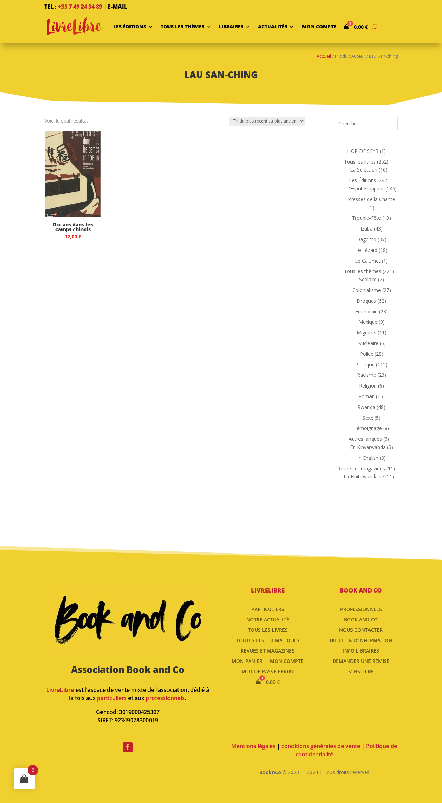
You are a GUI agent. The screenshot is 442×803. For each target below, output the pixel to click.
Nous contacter (361, 630)
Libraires (231, 26)
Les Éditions (129, 26)
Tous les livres (268, 630)
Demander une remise (361, 661)
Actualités (272, 26)
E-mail (117, 6)
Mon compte (319, 26)
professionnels (165, 698)
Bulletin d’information (361, 640)
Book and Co (361, 619)
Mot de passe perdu (268, 671)
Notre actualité (267, 619)
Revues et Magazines (268, 650)
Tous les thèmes (182, 26)
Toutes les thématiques (267, 640)
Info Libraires (361, 650)
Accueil (324, 56)
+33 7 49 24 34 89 (80, 6)
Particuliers (267, 609)
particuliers (112, 698)
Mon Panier (247, 661)
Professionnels (361, 609)
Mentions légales (253, 746)
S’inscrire (361, 671)
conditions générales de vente (320, 746)
